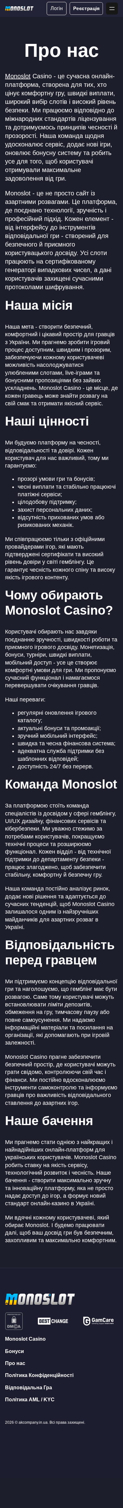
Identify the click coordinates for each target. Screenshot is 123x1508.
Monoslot (18, 76)
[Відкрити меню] (112, 9)
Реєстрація (86, 8)
